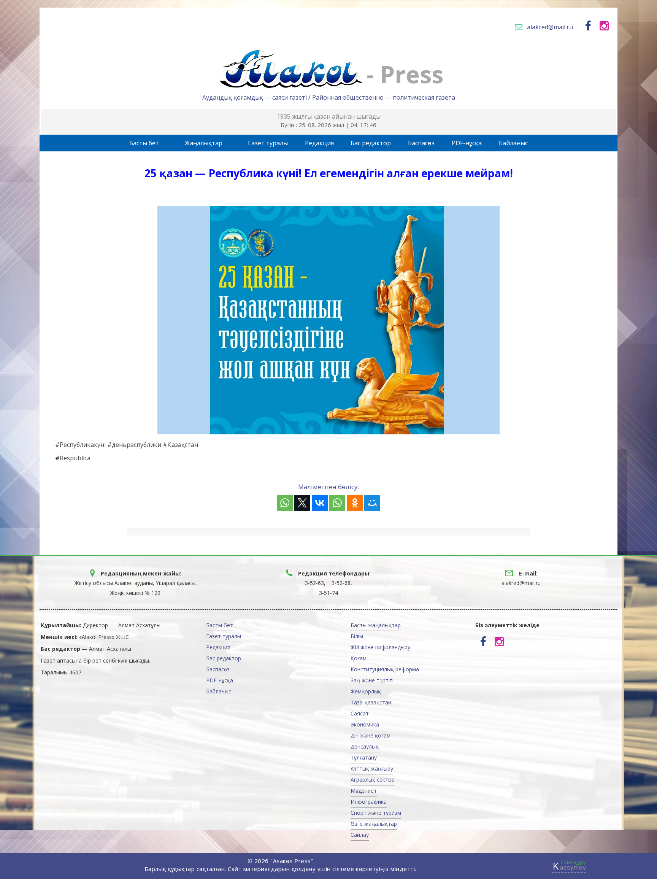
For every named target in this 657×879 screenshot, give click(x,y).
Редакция (319, 143)
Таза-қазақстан (371, 702)
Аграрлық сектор (373, 779)
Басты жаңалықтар (376, 625)
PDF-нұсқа (467, 143)
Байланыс (513, 143)
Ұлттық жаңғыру (372, 768)
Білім (357, 636)
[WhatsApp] (285, 503)
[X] (302, 503)
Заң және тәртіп (372, 680)
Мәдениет (364, 790)
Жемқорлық (366, 691)
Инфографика (369, 801)
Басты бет (144, 143)
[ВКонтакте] (320, 503)
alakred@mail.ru (550, 27)
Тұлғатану (364, 757)
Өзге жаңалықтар (374, 823)
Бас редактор (371, 143)
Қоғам (359, 658)
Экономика (365, 724)
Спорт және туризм (376, 812)
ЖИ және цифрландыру (380, 647)
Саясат (360, 713)
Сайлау (360, 834)
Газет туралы (268, 143)
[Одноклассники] (355, 503)
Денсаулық (365, 746)
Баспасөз (421, 143)
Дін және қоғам (370, 735)
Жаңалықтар (203, 143)
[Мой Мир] (372, 503)
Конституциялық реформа (385, 669)
